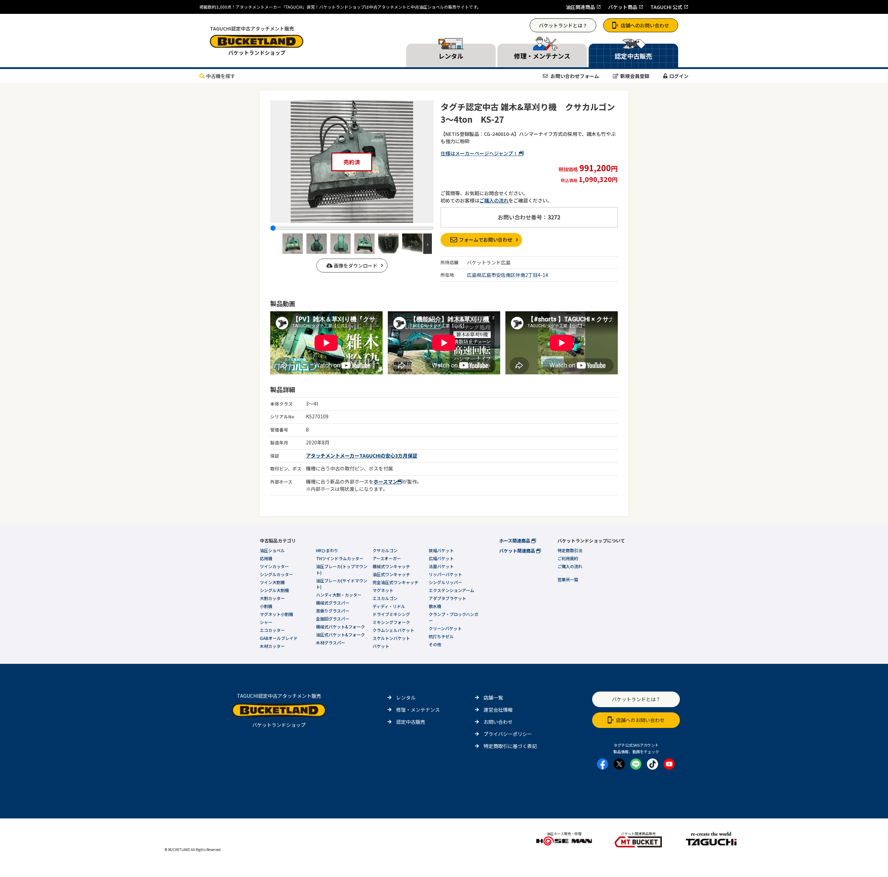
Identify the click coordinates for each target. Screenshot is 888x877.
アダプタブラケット (447, 598)
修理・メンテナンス (418, 709)
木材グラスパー (330, 642)
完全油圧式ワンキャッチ (395, 582)
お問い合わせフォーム (574, 75)
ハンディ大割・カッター (338, 595)
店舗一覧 (493, 697)
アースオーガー (387, 558)
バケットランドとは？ (563, 25)
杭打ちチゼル (441, 636)
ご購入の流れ (494, 200)
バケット (381, 646)
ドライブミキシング (391, 614)
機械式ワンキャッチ (391, 566)
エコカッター (272, 630)
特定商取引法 (569, 550)
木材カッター (272, 646)
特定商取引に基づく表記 (510, 746)
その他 (435, 644)
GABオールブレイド (279, 638)
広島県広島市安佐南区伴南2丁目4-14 (507, 274)
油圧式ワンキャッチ (391, 574)
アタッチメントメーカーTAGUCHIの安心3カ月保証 (361, 455)
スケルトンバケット (391, 638)
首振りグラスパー (332, 611)
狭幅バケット (441, 550)
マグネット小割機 (276, 614)
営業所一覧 (567, 579)
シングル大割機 (274, 590)
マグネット (383, 590)
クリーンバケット (445, 628)
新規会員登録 (634, 75)
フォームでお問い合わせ (485, 239)
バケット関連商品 (517, 550)
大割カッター (272, 598)
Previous (276, 243)
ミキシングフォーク (391, 622)
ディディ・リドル (389, 606)
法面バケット (441, 566)
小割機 (266, 606)
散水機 (435, 606)
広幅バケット (441, 558)
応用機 (266, 558)
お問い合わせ (498, 721)
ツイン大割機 (272, 582)
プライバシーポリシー (508, 733)
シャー (266, 622)
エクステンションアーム (451, 590)
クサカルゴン (385, 550)
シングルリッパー (445, 582)
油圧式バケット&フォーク (340, 634)
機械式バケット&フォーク (340, 626)
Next (427, 243)
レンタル (406, 697)
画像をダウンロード (355, 265)
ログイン (679, 75)
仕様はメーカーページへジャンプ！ (480, 153)
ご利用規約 (567, 558)
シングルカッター (276, 574)
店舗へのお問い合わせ (645, 25)
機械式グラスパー (332, 603)
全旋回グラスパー (332, 619)
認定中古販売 (410, 721)
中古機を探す (220, 75)
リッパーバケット (445, 574)
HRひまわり (327, 550)
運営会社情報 (498, 709)
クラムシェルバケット (393, 630)
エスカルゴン (385, 598)
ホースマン (386, 481)
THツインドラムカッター (340, 558)
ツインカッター (274, 566)
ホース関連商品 (515, 540)
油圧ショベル (272, 550)
